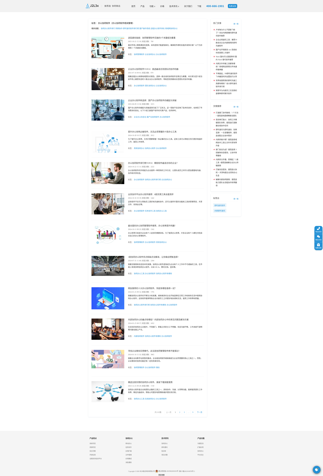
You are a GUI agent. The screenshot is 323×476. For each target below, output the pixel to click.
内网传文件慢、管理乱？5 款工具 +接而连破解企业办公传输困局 (227, 163)
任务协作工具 (150, 211)
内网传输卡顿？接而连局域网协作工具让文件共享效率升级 (226, 143)
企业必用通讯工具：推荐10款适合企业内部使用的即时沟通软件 (226, 43)
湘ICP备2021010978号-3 (187, 471)
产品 (142, 6)
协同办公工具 (161, 211)
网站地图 (161, 475)
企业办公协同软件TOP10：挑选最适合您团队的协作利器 (153, 69)
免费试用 (232, 6)
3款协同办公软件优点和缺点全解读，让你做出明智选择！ (154, 257)
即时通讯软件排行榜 (131, 28)
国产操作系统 (145, 28)
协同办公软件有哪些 (164, 273)
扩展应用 (200, 447)
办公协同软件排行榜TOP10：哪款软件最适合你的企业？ (153, 163)
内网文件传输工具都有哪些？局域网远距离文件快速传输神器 (226, 67)
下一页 (199, 412)
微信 (158, 367)
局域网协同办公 (171, 28)
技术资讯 (173, 6)
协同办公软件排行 (108, 28)
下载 (199, 6)
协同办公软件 (150, 148)
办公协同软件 (161, 54)
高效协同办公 (139, 148)
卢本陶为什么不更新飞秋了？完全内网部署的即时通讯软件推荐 (226, 33)
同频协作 (119, 28)
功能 (152, 6)
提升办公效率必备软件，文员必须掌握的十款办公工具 (152, 132)
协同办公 (165, 443)
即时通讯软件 (219, 205)
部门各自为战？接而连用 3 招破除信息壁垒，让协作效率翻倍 (226, 153)
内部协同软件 (139, 336)
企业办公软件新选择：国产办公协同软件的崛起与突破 (152, 100)
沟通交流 (200, 443)
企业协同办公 (150, 54)
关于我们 (188, 6)
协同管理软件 (139, 54)
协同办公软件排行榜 (153, 180)
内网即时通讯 (219, 211)
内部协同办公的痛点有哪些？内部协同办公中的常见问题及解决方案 (158, 320)
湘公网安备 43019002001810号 (168, 471)
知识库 (164, 451)
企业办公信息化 (140, 117)
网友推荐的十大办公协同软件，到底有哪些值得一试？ (152, 288)
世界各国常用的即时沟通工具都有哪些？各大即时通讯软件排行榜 (226, 83)
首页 (133, 6)
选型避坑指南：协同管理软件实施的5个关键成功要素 (152, 38)
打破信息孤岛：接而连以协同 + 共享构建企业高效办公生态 (226, 173)
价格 (162, 6)
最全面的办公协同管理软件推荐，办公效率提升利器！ (152, 226)
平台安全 (200, 455)
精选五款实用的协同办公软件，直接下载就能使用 (150, 382)
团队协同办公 (150, 86)
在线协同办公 (150, 399)
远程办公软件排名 (158, 28)
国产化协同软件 (153, 117)
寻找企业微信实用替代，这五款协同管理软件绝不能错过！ (154, 351)
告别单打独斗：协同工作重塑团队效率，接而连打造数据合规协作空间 (226, 123)
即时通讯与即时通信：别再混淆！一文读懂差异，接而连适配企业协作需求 (226, 133)
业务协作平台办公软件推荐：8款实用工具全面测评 (150, 194)
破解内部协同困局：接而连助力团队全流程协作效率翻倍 (226, 182)
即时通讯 (165, 447)
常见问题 (8, 88)
